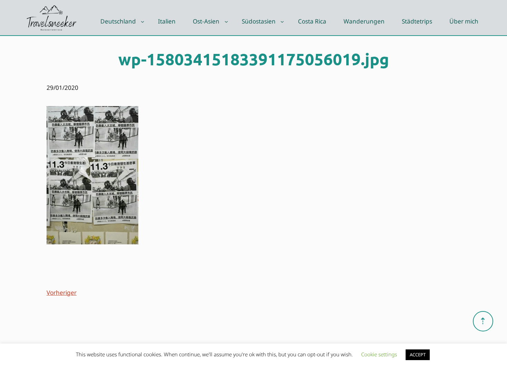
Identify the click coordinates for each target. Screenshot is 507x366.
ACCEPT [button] (418, 354)
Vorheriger (62, 293)
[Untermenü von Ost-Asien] (226, 21)
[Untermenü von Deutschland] (142, 21)
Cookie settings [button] (379, 354)
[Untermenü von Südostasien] (282, 21)
